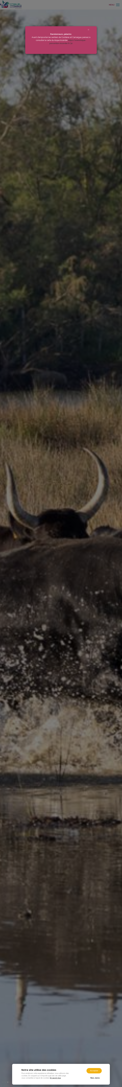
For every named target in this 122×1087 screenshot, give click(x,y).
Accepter (94, 1071)
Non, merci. (95, 1078)
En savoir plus (55, 1078)
